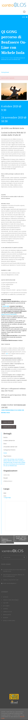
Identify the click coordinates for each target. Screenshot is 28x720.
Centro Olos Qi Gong (9, 459)
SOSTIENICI (5, 608)
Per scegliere (6, 605)
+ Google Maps (7, 497)
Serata (11, 58)
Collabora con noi (7, 611)
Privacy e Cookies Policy (9, 620)
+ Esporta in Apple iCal (8, 426)
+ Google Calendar (7, 422)
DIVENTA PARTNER (7, 614)
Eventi (6, 58)
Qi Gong (21, 461)
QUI (7, 353)
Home (2, 58)
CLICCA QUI (5, 306)
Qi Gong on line (17, 462)
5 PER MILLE (5, 603)
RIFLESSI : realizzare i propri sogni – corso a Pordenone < (21, 538)
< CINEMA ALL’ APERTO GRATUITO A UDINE (7, 539)
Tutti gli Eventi (5, 72)
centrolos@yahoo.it (11, 583)
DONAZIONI (5, 617)
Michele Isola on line (13, 461)
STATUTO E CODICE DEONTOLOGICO (11, 600)
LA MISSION (5, 597)
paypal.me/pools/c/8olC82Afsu (9, 314)
